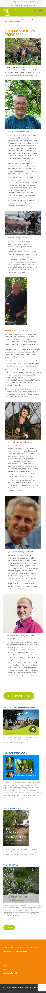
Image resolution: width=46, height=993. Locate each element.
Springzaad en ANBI (10, 973)
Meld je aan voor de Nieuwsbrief (15, 951)
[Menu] (39, 11)
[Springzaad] (19, 11)
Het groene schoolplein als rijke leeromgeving (19, 849)
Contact (24, 2)
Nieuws (8, 2)
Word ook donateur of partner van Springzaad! (20, 947)
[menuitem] (9, 1)
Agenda (16, 2)
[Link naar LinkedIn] (37, 990)
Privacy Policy (8, 969)
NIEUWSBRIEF (19, 695)
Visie (5, 965)
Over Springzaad (35, 2)
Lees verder (18, 742)
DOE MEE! (9, 927)
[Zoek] (33, 11)
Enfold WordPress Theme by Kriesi (31, 987)
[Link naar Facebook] (34, 990)
